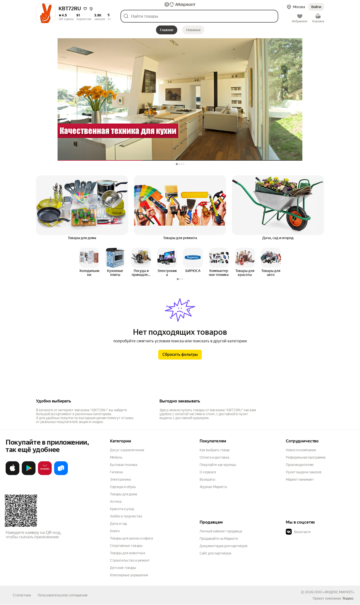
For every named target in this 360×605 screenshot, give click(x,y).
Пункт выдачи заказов (304, 472)
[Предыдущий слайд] (79, 258)
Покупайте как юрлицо (218, 465)
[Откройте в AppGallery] (45, 474)
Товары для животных (127, 553)
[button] (316, 7)
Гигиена (116, 472)
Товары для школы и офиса (131, 538)
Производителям (299, 465)
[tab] (177, 164)
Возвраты (207, 479)
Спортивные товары (126, 546)
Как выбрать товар (214, 450)
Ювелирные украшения (129, 575)
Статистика (22, 595)
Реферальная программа (305, 457)
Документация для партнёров (224, 546)
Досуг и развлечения (127, 450)
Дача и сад (118, 524)
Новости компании (301, 450)
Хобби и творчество (126, 516)
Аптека (115, 501)
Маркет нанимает (300, 479)
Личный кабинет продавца (221, 531)
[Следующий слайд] (281, 258)
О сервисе (208, 472)
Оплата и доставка (214, 457)
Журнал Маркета (213, 487)
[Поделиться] (91, 9)
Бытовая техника (123, 465)
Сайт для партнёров (215, 553)
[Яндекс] (348, 598)
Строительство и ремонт (130, 560)
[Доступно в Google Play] (29, 474)
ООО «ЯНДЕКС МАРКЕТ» (334, 592)
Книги (115, 531)
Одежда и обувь (123, 487)
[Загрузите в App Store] (12, 474)
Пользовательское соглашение (63, 595)
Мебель (116, 457)
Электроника (120, 479)
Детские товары (123, 568)
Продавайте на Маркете (219, 539)
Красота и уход (122, 509)
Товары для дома (123, 494)
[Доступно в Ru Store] (61, 474)
